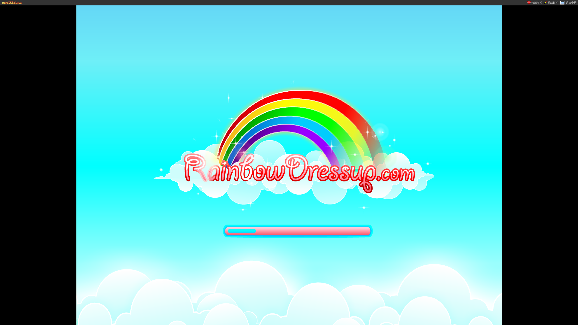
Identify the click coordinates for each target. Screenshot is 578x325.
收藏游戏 (536, 2)
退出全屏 (571, 2)
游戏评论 (553, 2)
